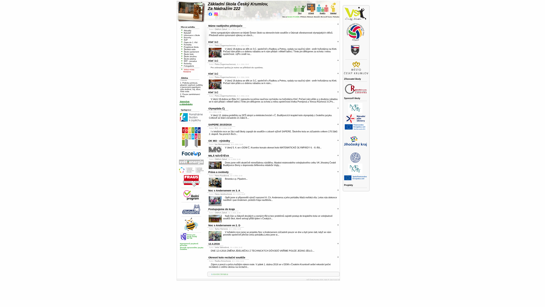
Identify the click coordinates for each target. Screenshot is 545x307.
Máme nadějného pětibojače (225, 25)
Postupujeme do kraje (221, 209)
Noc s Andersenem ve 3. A (224, 190)
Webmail (310, 17)
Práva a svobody (218, 172)
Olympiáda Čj (216, 108)
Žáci (299, 13)
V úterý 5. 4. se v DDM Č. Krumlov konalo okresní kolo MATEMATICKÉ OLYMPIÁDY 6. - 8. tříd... (273, 147)
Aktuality (187, 30)
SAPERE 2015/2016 (220, 124)
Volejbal (333, 13)
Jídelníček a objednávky (186, 102)
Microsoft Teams (326, 17)
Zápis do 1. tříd (190, 42)
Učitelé (311, 13)
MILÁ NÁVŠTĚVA (218, 155)
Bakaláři (317, 17)
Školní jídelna (190, 59)
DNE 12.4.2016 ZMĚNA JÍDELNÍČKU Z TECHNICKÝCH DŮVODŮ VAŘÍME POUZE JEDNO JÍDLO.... (262, 251)
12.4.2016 (214, 243)
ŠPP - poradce (190, 61)
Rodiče (322, 13)
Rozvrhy (187, 38)
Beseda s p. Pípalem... (236, 179)
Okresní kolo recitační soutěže (226, 257)
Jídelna (184, 78)
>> (227, 274)
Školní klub (189, 54)
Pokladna (336, 17)
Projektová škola (191, 47)
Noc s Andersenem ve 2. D (224, 225)
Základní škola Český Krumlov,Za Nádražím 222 (238, 6)
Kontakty (188, 45)
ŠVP (186, 40)
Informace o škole (192, 35)
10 (225, 274)
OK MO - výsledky (219, 140)
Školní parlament (191, 52)
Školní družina (190, 56)
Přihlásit (303, 17)
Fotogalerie (189, 66)
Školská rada (189, 49)
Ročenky (188, 64)
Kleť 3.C (213, 42)
